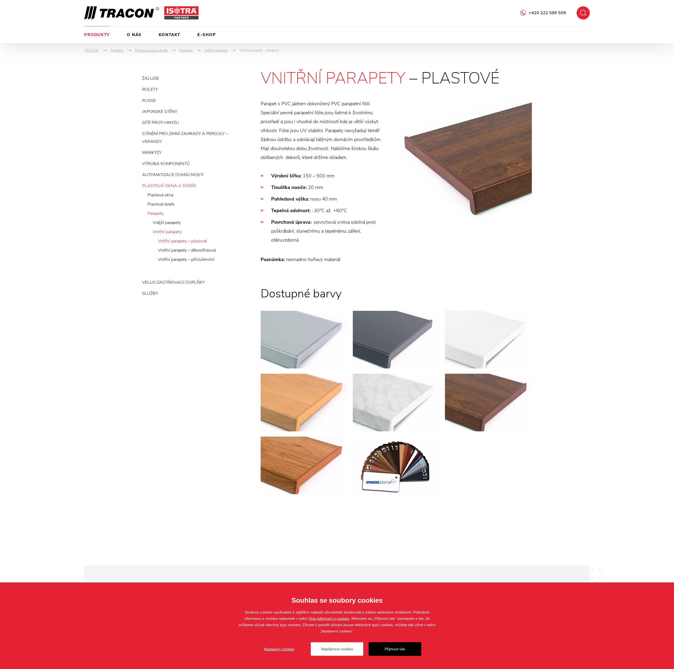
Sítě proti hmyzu (160, 123)
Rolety (150, 89)
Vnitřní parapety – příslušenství (186, 259)
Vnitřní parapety (167, 232)
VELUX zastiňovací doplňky (173, 282)
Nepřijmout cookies (337, 649)
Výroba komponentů (166, 164)
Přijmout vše (395, 649)
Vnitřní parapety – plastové (182, 241)
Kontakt (169, 34)
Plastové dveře (160, 204)
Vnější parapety (167, 223)
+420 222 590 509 (547, 13)
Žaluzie (150, 78)
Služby (150, 293)
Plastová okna (160, 195)
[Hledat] (583, 12)
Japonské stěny (159, 111)
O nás (134, 34)
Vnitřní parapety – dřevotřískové (187, 250)
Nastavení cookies (279, 649)
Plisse (149, 100)
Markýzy (151, 153)
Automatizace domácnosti (173, 175)
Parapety (155, 213)
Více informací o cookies (329, 618)
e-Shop (206, 34)
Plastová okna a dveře (169, 186)
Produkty (97, 34)
